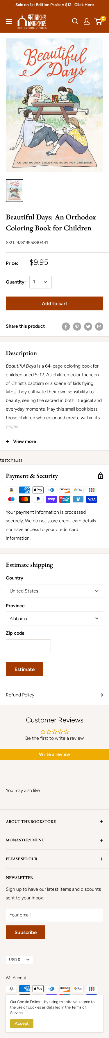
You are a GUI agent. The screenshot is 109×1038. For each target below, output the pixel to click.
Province (15, 605)
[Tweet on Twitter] (88, 326)
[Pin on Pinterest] (77, 326)
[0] (98, 21)
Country (14, 578)
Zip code (15, 633)
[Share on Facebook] (66, 326)
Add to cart (54, 303)
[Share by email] (99, 326)
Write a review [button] (54, 754)
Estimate (25, 669)
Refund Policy (20, 695)
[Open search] (75, 21)
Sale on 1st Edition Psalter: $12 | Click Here (54, 4)
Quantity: (16, 282)
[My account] (87, 21)
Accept (22, 1023)
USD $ (14, 959)
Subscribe (26, 932)
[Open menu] (9, 21)
